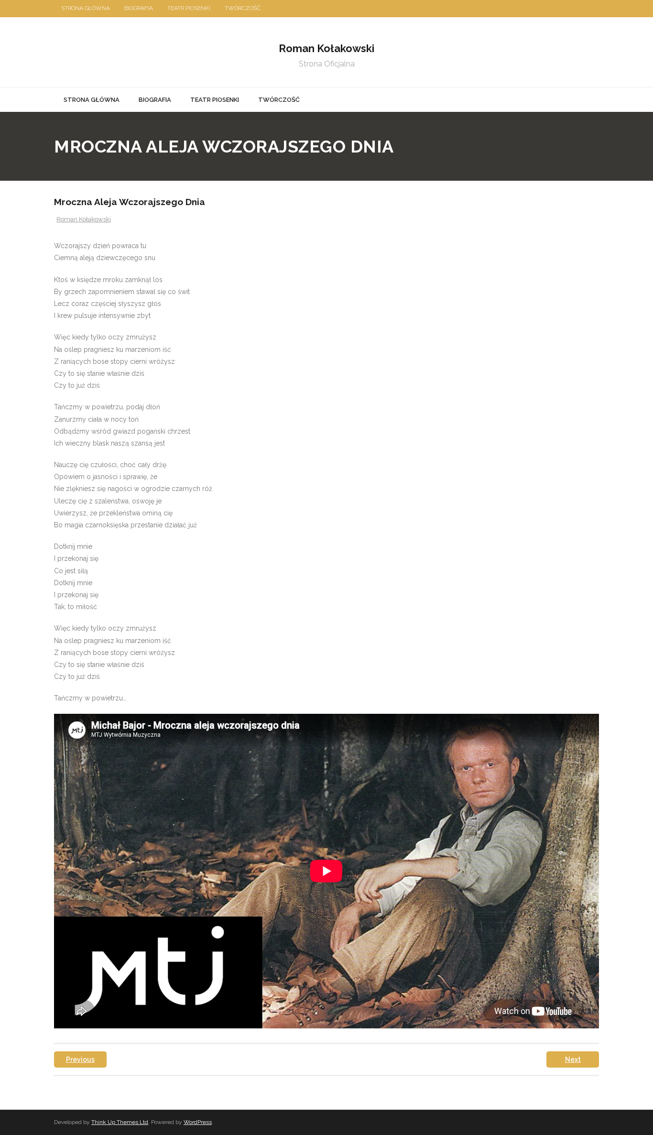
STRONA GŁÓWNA (85, 8)
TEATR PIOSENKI (188, 8)
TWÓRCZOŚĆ (243, 8)
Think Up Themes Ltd (119, 1122)
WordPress (198, 1122)
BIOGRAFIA (138, 8)
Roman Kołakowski (83, 219)
